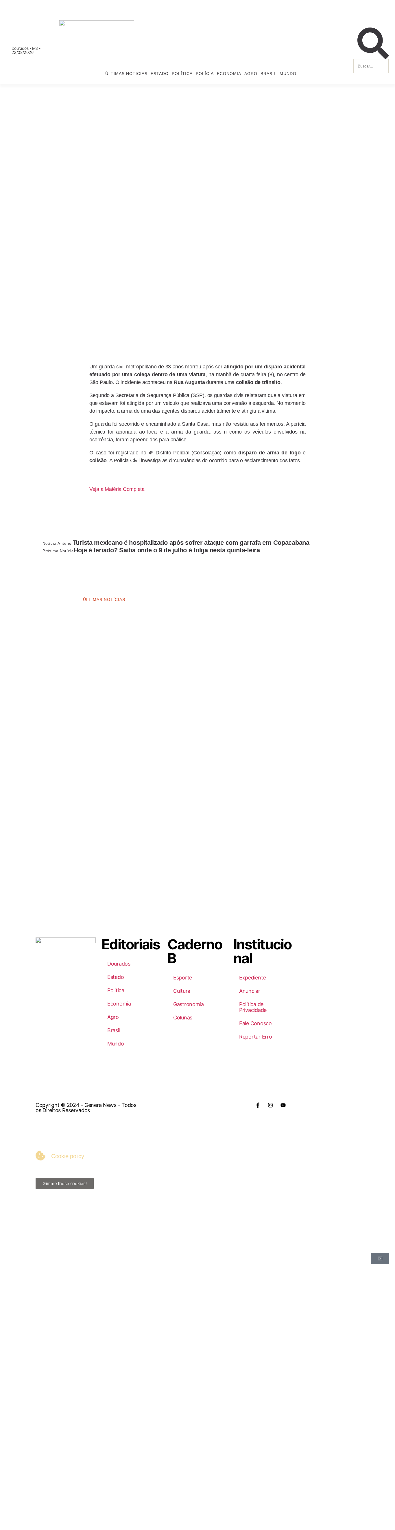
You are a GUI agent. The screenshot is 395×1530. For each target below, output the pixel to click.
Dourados (118, 964)
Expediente (252, 978)
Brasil (113, 1030)
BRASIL (268, 73)
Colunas (182, 1017)
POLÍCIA (205, 73)
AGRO (250, 73)
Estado (115, 977)
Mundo (115, 1044)
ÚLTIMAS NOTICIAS (126, 73)
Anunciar (249, 991)
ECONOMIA (229, 73)
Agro (113, 1017)
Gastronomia (188, 1004)
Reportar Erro (255, 1037)
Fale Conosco (255, 1023)
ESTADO (160, 73)
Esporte (182, 978)
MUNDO (288, 73)
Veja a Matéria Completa (117, 489)
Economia (119, 1004)
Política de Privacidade (253, 1007)
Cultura (181, 991)
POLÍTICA (182, 73)
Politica (115, 990)
